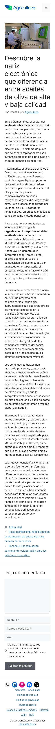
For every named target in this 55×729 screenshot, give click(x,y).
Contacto (20, 689)
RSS (31, 714)
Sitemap (44, 709)
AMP (23, 714)
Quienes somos (27, 704)
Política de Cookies (27, 694)
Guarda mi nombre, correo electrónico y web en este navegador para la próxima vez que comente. (27, 650)
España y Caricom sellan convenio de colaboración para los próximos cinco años (26, 550)
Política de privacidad (27, 699)
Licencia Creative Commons (21, 709)
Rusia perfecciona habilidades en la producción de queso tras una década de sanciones (27, 536)
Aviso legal (34, 689)
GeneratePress (27, 724)
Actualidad (15, 527)
